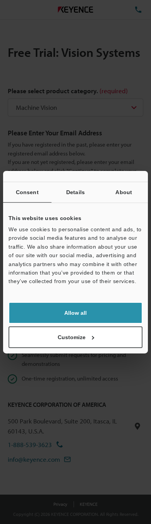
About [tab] (123, 192)
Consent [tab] (27, 192)
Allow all (75, 313)
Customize (72, 337)
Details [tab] (75, 192)
